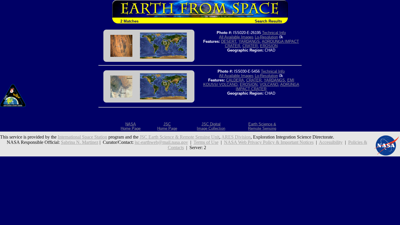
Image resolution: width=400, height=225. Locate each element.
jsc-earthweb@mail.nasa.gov (161, 142)
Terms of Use (206, 142)
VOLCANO (269, 84)
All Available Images (236, 37)
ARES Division (236, 136)
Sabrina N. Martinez (79, 142)
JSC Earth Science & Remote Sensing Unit (179, 136)
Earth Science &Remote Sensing (262, 126)
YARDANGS (249, 41)
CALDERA (235, 80)
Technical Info (274, 32)
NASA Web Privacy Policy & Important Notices (269, 142)
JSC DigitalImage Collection (211, 126)
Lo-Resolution (266, 37)
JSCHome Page (167, 126)
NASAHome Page (131, 126)
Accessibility (331, 142)
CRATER (250, 46)
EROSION (269, 46)
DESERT (228, 41)
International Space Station (82, 136)
